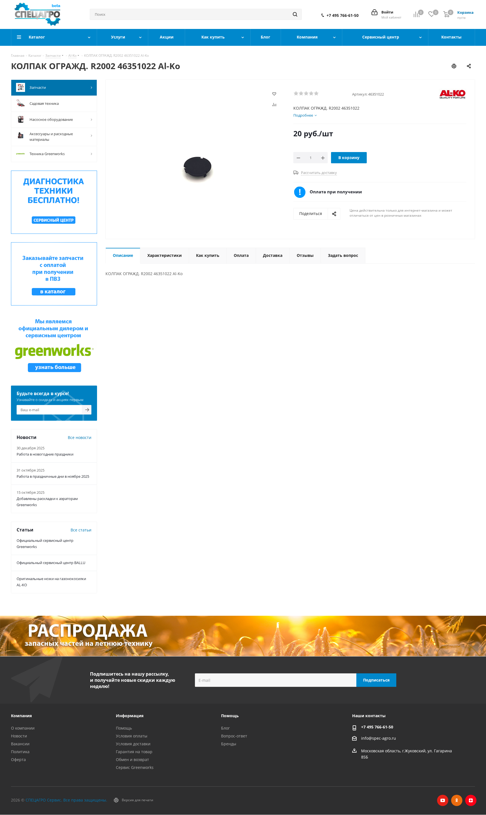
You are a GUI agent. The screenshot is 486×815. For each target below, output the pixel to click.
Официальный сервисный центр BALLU (51, 562)
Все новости (79, 437)
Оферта (18, 759)
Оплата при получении (336, 191)
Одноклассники (456, 800)
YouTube (442, 800)
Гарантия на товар (134, 751)
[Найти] (295, 14)
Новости (19, 736)
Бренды (228, 743)
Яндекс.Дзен (470, 800)
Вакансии (20, 743)
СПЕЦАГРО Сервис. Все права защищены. (66, 800)
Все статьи (81, 530)
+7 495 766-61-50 (343, 15)
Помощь (124, 728)
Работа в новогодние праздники (45, 454)
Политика (20, 751)
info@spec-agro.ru (378, 738)
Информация (129, 715)
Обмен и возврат (132, 759)
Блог (225, 728)
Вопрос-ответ (234, 736)
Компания (21, 715)
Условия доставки (133, 743)
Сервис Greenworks (135, 767)
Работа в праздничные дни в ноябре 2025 (53, 476)
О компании (23, 728)
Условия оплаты (131, 736)
